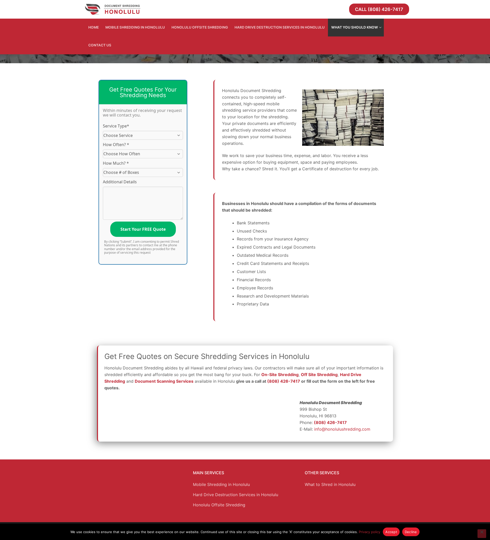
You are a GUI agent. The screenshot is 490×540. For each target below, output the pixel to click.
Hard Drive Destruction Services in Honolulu (235, 494)
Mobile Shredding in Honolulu (221, 484)
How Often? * (116, 144)
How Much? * (116, 163)
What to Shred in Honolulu (330, 484)
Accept (391, 532)
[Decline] (481, 533)
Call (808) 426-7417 (379, 9)
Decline (411, 532)
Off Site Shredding (319, 374)
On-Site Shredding (280, 374)
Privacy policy (369, 532)
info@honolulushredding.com (342, 429)
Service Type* (116, 126)
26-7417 (291, 381)
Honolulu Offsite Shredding (219, 504)
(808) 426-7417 (330, 422)
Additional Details (120, 182)
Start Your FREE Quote (143, 229)
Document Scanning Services (164, 381)
